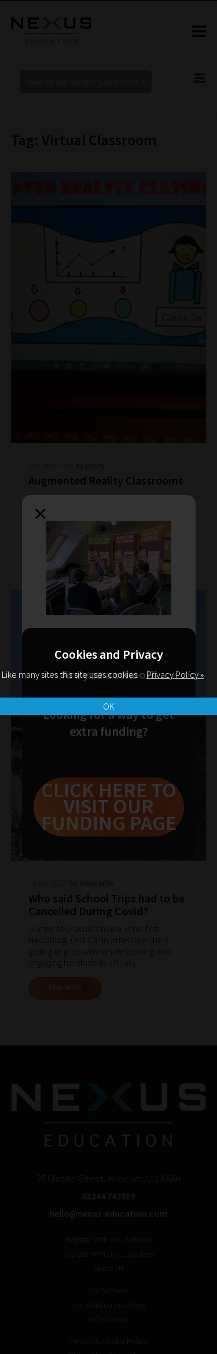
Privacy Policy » (175, 674)
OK (109, 706)
